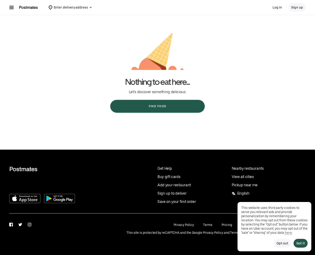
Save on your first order (177, 201)
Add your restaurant (174, 185)
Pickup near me (245, 185)
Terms (207, 225)
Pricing (227, 225)
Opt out (282, 243)
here (288, 232)
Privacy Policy (184, 225)
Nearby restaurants (248, 168)
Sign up (297, 7)
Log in (277, 7)
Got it (300, 243)
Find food (157, 106)
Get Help (165, 168)
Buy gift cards (169, 177)
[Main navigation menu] (11, 7)
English (243, 193)
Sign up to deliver (172, 193)
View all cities (243, 177)
